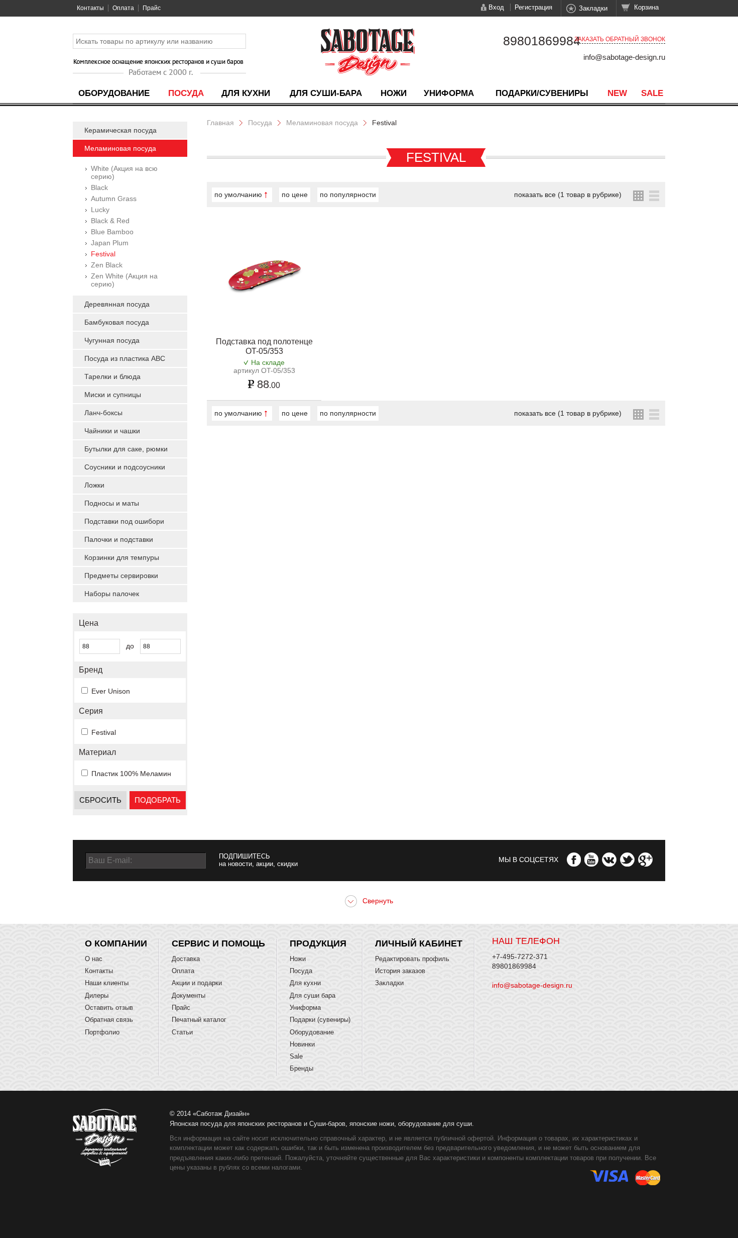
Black (99, 187)
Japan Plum (110, 243)
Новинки (302, 1044)
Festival (103, 254)
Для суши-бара (326, 93)
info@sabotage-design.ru (624, 57)
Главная (220, 123)
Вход (496, 7)
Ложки (94, 485)
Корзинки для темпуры (121, 557)
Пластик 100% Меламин (131, 774)
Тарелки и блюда (112, 376)
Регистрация (533, 7)
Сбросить (100, 800)
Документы (188, 995)
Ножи (394, 93)
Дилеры (96, 995)
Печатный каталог (199, 1019)
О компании (116, 943)
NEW (617, 93)
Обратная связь (109, 1019)
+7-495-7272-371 (520, 957)
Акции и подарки (197, 983)
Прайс (152, 8)
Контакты (90, 8)
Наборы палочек (111, 594)
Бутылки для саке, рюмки (126, 449)
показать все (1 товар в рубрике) (568, 195)
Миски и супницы (112, 395)
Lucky (100, 210)
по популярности (348, 195)
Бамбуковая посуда (116, 322)
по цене (295, 195)
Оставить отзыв (109, 1007)
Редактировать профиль (412, 959)
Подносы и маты (111, 503)
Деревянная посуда (117, 304)
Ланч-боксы (103, 413)
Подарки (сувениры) (320, 1019)
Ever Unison (110, 691)
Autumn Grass (114, 199)
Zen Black (106, 265)
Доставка (186, 959)
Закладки (593, 8)
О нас (93, 959)
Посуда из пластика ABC (124, 358)
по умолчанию (238, 195)
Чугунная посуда (112, 340)
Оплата (123, 8)
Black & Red (110, 221)
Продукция (318, 943)
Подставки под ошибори (124, 521)
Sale (652, 93)
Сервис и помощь (218, 943)
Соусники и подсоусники (124, 467)
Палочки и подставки (118, 539)
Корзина (646, 7)
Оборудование (114, 93)
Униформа (449, 93)
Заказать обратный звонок (619, 39)
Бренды (301, 1068)
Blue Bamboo (112, 232)
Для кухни (245, 93)
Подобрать (158, 800)
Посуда (186, 93)
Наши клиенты (107, 983)
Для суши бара (312, 995)
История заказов (400, 971)
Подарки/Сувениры (542, 93)
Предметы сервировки (121, 576)
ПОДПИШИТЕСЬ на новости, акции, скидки (258, 860)
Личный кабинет (418, 943)
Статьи (182, 1032)
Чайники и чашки (112, 431)
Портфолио (102, 1032)
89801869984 (541, 41)
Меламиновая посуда (120, 148)
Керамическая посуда (120, 130)
